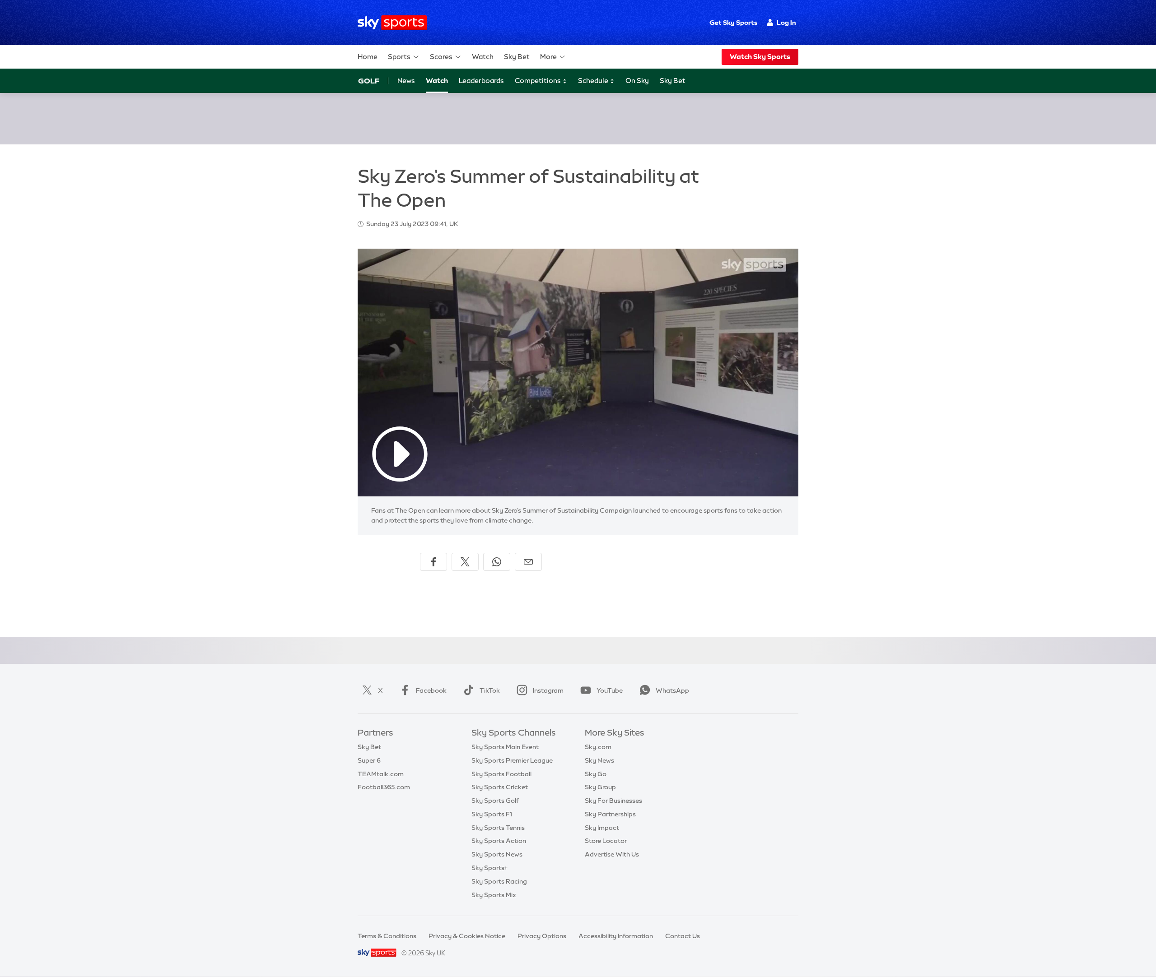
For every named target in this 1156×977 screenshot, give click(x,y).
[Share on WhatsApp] (496, 562)
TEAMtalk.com (381, 774)
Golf (368, 80)
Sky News (599, 760)
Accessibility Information (615, 936)
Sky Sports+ (489, 868)
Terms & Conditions (387, 936)
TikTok (490, 690)
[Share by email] (528, 562)
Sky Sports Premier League (512, 760)
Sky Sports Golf (495, 800)
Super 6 (369, 760)
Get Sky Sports (733, 22)
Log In (786, 22)
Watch (483, 56)
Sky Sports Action (498, 841)
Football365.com (384, 787)
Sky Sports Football (501, 774)
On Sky (637, 80)
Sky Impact (602, 827)
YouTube (610, 690)
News (406, 80)
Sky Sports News (496, 854)
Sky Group (600, 787)
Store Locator (606, 841)
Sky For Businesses (613, 800)
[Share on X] (465, 562)
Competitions (538, 80)
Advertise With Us (612, 854)
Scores (441, 56)
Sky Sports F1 (491, 814)
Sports (399, 56)
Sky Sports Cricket (499, 787)
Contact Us (682, 936)
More (548, 56)
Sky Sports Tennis (498, 827)
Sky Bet (517, 56)
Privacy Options (541, 936)
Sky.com (598, 747)
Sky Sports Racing (499, 881)
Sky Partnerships (610, 814)
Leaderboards (481, 80)
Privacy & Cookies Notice (467, 936)
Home (368, 56)
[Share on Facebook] (433, 562)
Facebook (431, 690)
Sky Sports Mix (493, 895)
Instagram (548, 690)
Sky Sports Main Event (505, 747)
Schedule (594, 80)
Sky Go (595, 774)
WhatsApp (672, 690)
